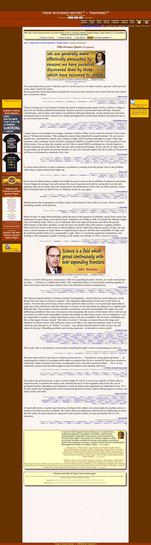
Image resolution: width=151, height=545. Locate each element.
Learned (120, 159)
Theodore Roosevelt (92, 453)
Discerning (109, 335)
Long (42, 161)
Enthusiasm (81, 421)
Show (125, 161)
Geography (77, 398)
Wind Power (59, 467)
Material (93, 211)
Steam (117, 402)
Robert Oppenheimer (115, 455)
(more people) (101, 456)
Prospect (70, 340)
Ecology (83, 125)
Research (84, 465)
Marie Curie (68, 451)
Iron (87, 353)
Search (139, 20)
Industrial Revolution (102, 398)
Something (103, 212)
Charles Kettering (88, 456)
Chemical (64, 125)
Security (65, 342)
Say (126, 196)
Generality (82, 101)
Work (122, 294)
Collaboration (67, 290)
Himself (109, 421)
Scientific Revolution (52, 342)
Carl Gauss (12, 210)
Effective (72, 175)
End (95, 195)
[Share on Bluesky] (132, 103)
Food (121, 125)
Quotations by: (71, 448)
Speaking (100, 342)
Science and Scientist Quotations (40, 476)
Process (70, 129)
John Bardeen (122, 287)
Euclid (11, 219)
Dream (121, 158)
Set (73, 342)
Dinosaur (118, 462)
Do (112, 158)
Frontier (117, 290)
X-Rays (81, 467)
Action (56, 373)
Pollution (110, 127)
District (122, 397)
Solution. (122, 177)
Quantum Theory (74, 465)
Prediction (115, 338)
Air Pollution (101, 124)
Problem (101, 177)
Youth (88, 467)
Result (92, 292)
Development (77, 335)
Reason (121, 103)
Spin (99, 402)
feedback (17, 251)
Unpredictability (97, 343)
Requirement (123, 241)
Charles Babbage (11, 217)
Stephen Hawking (65, 37)
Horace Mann (122, 350)
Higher (93, 175)
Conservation (109, 462)
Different (89, 335)
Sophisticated (92, 243)
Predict (105, 338)
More (91, 101)
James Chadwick (11, 203)
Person (106, 374)
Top (94, 163)
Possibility (85, 196)
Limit (59, 338)
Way (114, 343)
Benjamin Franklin (47, 37)
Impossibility (98, 337)
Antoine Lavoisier (11, 214)
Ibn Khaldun (11, 218)
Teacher (121, 353)
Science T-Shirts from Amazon (11, 111)
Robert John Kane (121, 393)
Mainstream (52, 127)
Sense (60, 423)
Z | (102, 480)
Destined (57, 335)
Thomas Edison (109, 449)
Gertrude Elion (12, 200)
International (62, 292)
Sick (90, 129)
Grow (125, 290)
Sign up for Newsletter (139, 112)
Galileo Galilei (105, 451)
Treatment (109, 129)
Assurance (89, 333)
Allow (56, 175)
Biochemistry (92, 462)
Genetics (44, 464)
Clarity (109, 333)
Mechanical (66, 400)
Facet (105, 125)
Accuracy (72, 397)
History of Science (62, 464)
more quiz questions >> (103, 37)
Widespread (121, 129)
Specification (112, 342)
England (51, 398)
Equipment (74, 241)
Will (102, 163)
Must (96, 374)
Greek (76, 159)
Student (86, 423)
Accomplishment (65, 333)
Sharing (77, 423)
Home (103, 26)
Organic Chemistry (45, 465)
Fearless (43, 374)
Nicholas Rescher (121, 330)
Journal (102, 159)
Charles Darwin (114, 448)
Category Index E (62, 43)
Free (112, 195)
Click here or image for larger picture (75, 81)
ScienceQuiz (92, 21)
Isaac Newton (80, 37)
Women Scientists (71, 467)
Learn (111, 159)
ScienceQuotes (84, 21)
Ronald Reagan (118, 453)
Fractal (37, 464)
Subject (114, 212)
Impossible (109, 337)
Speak (90, 342)
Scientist (116, 161)
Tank (102, 243)
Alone (56, 290)
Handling (64, 337)
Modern (72, 127)
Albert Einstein (83, 448)
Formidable (86, 241)
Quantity (45, 402)
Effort (100, 290)
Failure (112, 125)
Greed (52, 374)
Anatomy (67, 462)
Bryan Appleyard (121, 191)
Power (102, 400)
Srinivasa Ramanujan (71, 449)
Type (114, 198)
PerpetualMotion (125, 21)
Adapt (57, 124)
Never (78, 161)
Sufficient (75, 343)
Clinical (74, 125)
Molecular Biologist (55, 161)
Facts (122, 373)
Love (94, 464)
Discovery (70, 101)
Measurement (112, 464)
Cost (105, 158)
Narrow (64, 196)
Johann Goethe (101, 455)
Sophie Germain (11, 199)
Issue (51, 338)
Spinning (108, 402)
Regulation (66, 402)
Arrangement (61, 211)
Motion (92, 400)
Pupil (104, 353)
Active (81, 397)
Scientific (120, 340)
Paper (87, 161)
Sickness (98, 129)
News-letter (132, 21)
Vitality (125, 423)
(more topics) (102, 467)
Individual (50, 292)
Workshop (112, 163)
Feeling (99, 421)
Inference (121, 337)
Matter (103, 211)
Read (96, 161)
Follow (57, 159)
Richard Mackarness (120, 120)
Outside (92, 212)
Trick (107, 198)
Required (77, 402)
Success (103, 403)
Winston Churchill (93, 451)
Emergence (83, 175)
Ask (68, 195)
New (90, 127)
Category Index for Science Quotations (42, 43)
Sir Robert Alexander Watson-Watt (115, 368)
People (99, 127)
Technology (111, 243)
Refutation (117, 196)
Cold (69, 353)
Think (125, 374)
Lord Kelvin (104, 448)
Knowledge (87, 464)
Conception (119, 333)
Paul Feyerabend (11, 211)
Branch (53, 125)
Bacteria (83, 462)
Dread (87, 373)
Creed (78, 373)
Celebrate (86, 195)
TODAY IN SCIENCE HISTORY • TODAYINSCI (75, 13)
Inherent (43, 338)
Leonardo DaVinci (69, 455)
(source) (75, 83)
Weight (122, 403)
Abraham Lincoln (105, 453)
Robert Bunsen (67, 453)
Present (124, 338)
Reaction (81, 129)
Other (112, 101)
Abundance (61, 397)
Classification (67, 373)
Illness (42, 127)
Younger (122, 163)
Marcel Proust (11, 204)
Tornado (123, 243)
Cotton (114, 397)
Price (113, 241)
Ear (41, 159)
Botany (101, 462)
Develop (56, 421)
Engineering (118, 460)
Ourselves (100, 103)
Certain (90, 397)
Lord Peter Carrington (120, 238)
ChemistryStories (115, 21)
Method (64, 212)
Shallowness (98, 198)
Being (43, 125)
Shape (82, 342)
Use (123, 212)
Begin (76, 195)
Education (73, 211)
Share (69, 423)
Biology (91, 460)
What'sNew (99, 21)
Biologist (78, 158)
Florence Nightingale (96, 449)
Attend (57, 158)
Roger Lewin (123, 172)
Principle (49, 340)
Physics (56, 465)
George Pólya (122, 418)
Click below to (12, 230)
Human (60, 374)
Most (73, 212)
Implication (43, 196)
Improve (96, 241)
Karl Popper (91, 455)
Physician (63, 465)
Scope (111, 292)
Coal (98, 397)
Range (90, 340)
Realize (106, 196)
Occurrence (102, 101)
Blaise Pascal (122, 96)
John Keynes (11, 208)
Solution (111, 177)
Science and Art (94, 465)
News (114, 26)
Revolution (100, 340)
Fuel (68, 398)
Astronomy (75, 462)
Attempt (100, 333)
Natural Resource (31, 465)
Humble (121, 195)
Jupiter (80, 464)
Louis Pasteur (78, 453)
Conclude (97, 158)
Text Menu (109, 26)
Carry (87, 158)
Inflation (105, 241)
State (121, 342)
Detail (66, 335)
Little (80, 374)
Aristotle (119, 449)
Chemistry (98, 460)
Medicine (62, 127)
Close (64, 175)
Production (119, 400)
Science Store (131, 26)
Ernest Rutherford (11, 202)
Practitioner (121, 127)
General (66, 159)
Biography (67, 158)
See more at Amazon (11, 174)
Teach (86, 163)
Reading (105, 161)
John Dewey (123, 207)
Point (51, 423)
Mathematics (102, 464)
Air (91, 124)
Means (121, 211)
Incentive (71, 374)
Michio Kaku (81, 455)
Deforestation (108, 460)
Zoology (93, 467)
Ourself (121, 101)
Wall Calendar (122, 26)
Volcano (46, 467)
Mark (56, 400)
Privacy (138, 26)
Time (84, 343)
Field (108, 290)
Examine (105, 373)
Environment (94, 125)
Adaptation (66, 124)
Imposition (103, 175)
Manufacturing (46, 400)
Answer (59, 195)
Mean (112, 211)
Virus (52, 467)
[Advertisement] (75, 5)
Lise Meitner (11, 215)
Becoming (120, 124)
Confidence (46, 335)
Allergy (111, 124)
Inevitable (54, 196)
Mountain (68, 161)
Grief (55, 337)
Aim (84, 124)
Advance (79, 333)
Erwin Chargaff (122, 154)
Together (120, 292)
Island (94, 159)
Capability (56, 241)
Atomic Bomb (82, 460)
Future (47, 337)
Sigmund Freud (116, 451)
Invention (73, 464)
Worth (122, 376)
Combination (80, 290)
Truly (113, 294)
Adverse (77, 124)
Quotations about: (70, 460)
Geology (87, 398)
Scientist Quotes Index (11, 226)
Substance (63, 343)
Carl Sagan (104, 445)
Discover (59, 101)
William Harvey (11, 206)
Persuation (112, 103)
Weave (113, 403)
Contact (146, 20)
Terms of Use (146, 26)
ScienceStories (107, 21)
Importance (85, 337)
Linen (123, 398)
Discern (99, 335)
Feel (91, 421)
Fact (47, 159)
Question (96, 196)
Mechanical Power (81, 400)
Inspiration (79, 353)
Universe (121, 465)
